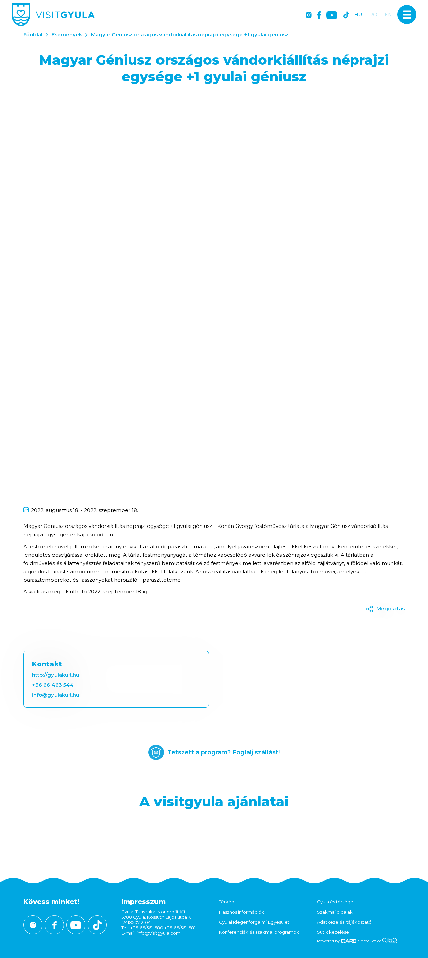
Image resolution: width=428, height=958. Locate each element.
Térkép (226, 901)
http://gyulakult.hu (55, 675)
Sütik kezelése (333, 932)
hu (358, 15)
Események (66, 34)
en (388, 15)
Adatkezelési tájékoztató (344, 922)
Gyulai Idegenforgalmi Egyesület (254, 922)
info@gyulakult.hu (55, 695)
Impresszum (143, 902)
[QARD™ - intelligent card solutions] (349, 940)
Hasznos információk (241, 912)
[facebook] (319, 15)
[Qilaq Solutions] (389, 940)
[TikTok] (346, 15)
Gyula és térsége (335, 901)
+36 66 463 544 (52, 685)
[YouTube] (331, 15)
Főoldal (32, 34)
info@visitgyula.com (158, 933)
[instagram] (309, 15)
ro (373, 15)
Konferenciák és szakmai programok (259, 932)
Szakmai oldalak (335, 912)
